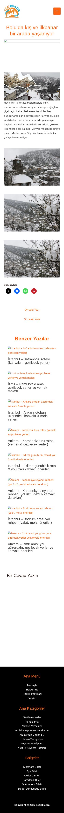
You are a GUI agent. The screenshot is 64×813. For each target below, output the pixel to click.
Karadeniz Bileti (32, 780)
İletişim (32, 698)
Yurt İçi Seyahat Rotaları (32, 747)
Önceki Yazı (32, 309)
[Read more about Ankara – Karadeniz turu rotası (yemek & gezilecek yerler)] (32, 432)
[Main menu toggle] (57, 11)
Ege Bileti (32, 771)
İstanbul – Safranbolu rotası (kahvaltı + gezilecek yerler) (29, 360)
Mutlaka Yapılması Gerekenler (32, 730)
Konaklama (32, 721)
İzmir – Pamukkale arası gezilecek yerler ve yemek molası (27, 387)
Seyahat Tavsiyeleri (32, 743)
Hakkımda (32, 689)
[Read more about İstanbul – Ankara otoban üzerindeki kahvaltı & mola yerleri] (32, 403)
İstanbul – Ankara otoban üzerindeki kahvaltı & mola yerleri (28, 416)
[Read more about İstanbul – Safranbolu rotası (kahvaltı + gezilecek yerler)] (32, 350)
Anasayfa (32, 685)
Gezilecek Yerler (32, 717)
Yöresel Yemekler (32, 726)
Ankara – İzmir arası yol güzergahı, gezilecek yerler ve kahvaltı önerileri (30, 547)
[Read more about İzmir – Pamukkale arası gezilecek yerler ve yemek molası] (32, 375)
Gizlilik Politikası (32, 693)
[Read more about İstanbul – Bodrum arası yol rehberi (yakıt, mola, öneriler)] (32, 510)
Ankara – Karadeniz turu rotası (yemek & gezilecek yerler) (31, 442)
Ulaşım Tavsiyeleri (32, 739)
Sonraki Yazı (32, 319)
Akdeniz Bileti (32, 775)
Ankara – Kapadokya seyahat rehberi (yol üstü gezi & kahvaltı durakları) (32, 494)
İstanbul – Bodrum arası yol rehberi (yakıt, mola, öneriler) (30, 520)
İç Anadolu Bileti (32, 784)
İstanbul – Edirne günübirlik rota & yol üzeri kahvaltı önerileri (32, 467)
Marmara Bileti (32, 766)
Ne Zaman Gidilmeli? (32, 734)
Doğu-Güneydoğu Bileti (32, 788)
